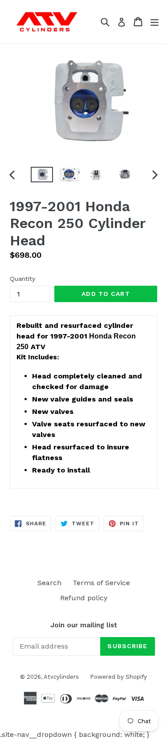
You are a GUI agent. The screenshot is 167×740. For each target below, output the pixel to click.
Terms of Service (101, 583)
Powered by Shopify (118, 676)
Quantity (22, 278)
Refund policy (83, 598)
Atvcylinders (61, 676)
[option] (42, 175)
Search (49, 583)
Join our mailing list (83, 625)
